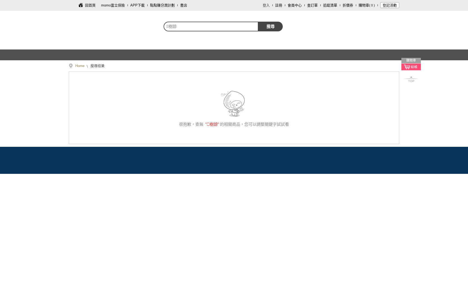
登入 (266, 5)
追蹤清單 (330, 5)
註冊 (278, 5)
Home (79, 66)
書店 (183, 5)
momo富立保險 (113, 5)
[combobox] (211, 26)
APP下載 (137, 5)
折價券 (348, 5)
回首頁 (90, 5)
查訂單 (312, 5)
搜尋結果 (97, 66)
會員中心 (295, 5)
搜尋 (270, 26)
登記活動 (390, 5)
